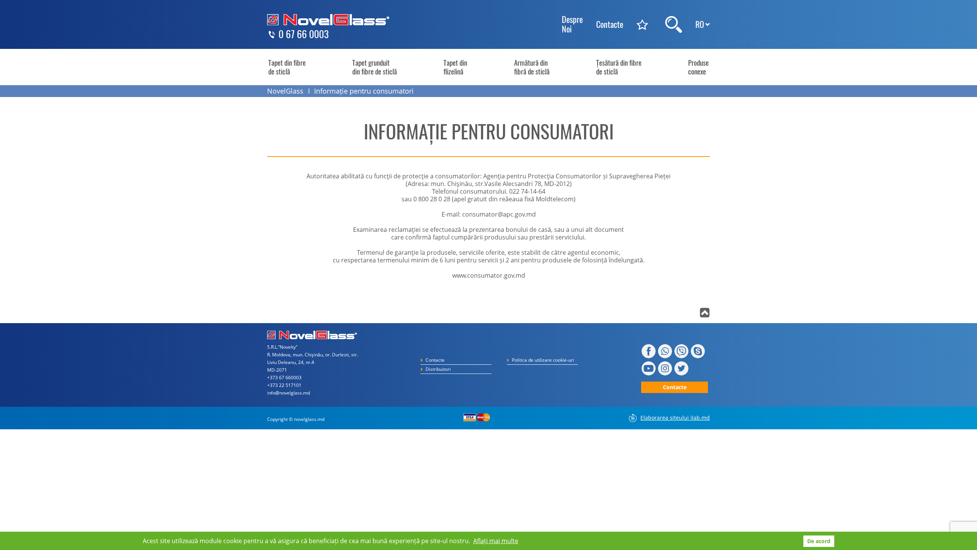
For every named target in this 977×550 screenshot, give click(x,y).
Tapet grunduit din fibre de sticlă (374, 67)
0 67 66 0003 (304, 34)
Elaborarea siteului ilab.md (675, 417)
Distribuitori (438, 369)
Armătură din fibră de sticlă (532, 67)
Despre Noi (572, 24)
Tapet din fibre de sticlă (287, 67)
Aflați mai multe (495, 541)
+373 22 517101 (284, 385)
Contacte (609, 24)
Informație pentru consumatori (364, 90)
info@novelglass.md (288, 393)
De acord (818, 541)
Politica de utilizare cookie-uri (543, 360)
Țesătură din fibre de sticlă (619, 67)
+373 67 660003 (284, 377)
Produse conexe (698, 67)
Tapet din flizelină (455, 67)
